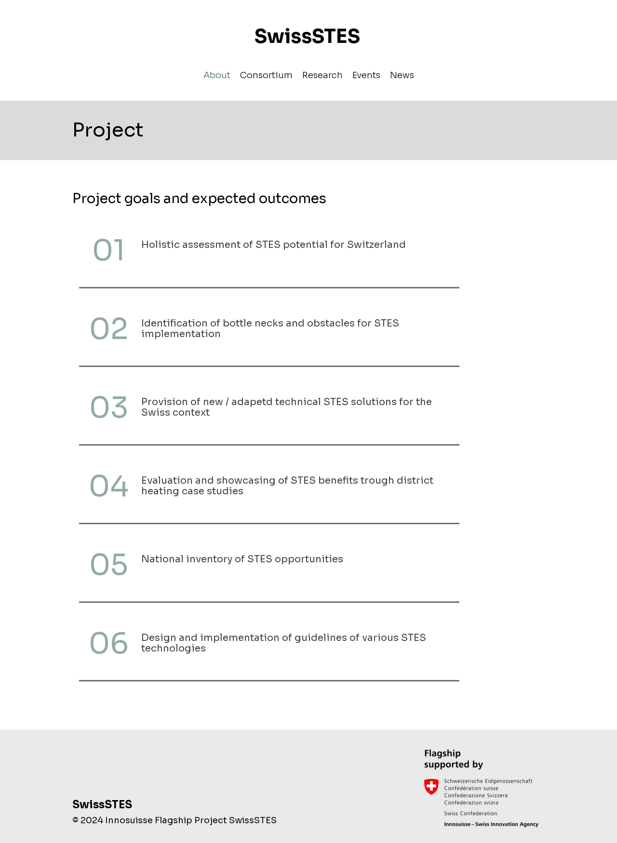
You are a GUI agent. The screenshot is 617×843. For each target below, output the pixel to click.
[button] (266, 75)
